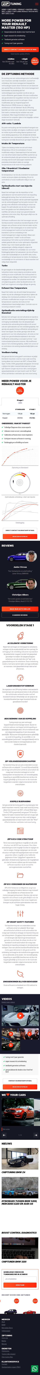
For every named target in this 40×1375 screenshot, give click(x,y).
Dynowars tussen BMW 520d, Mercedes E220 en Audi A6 (19, 1202)
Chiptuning (12, 9)
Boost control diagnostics (19, 1233)
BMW (3, 1325)
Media (4, 1341)
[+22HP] (29, 1312)
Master (29, 9)
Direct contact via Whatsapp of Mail (20, 49)
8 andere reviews (20, 615)
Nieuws (4, 1344)
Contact (4, 1364)
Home (4, 9)
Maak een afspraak (20, 537)
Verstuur (20, 1285)
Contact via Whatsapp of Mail (20, 1081)
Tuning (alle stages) (8, 1354)
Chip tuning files (7, 1357)
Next (35, 1135)
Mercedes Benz (7, 1328)
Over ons (5, 1338)
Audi (3, 1322)
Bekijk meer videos (8, 1002)
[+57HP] (10, 1312)
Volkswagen (6, 1331)
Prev (4, 1135)
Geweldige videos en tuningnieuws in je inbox (15, 1273)
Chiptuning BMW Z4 (13, 1172)
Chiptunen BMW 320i (14, 1262)
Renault (21, 9)
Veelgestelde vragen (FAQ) (11, 1367)
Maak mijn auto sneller (20, 609)
